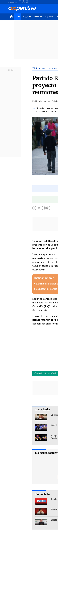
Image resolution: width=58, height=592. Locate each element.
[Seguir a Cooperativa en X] (23, 2)
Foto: (36, 120)
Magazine (27, 17)
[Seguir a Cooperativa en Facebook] (20, 2)
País (18, 17)
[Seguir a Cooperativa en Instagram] (27, 2)
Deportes (38, 17)
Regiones (49, 17)
